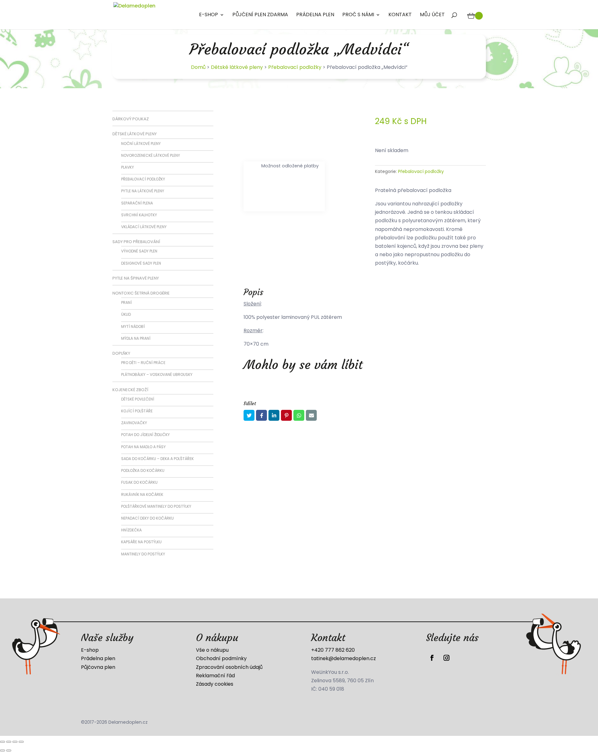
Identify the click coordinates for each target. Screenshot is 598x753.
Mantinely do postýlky (143, 554)
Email (311, 415)
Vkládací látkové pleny (144, 226)
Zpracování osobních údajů (229, 667)
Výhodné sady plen (139, 251)
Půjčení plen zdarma (260, 15)
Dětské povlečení (137, 399)
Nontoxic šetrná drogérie (141, 293)
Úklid (126, 314)
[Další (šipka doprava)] (8, 750)
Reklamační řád (215, 675)
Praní (126, 302)
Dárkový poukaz (130, 119)
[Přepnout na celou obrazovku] (8, 742)
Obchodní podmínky (221, 658)
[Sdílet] (14, 742)
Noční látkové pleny (141, 143)
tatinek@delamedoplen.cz (343, 658)
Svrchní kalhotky (139, 215)
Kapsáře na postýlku (141, 541)
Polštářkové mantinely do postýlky (156, 506)
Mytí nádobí (133, 326)
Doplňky (121, 353)
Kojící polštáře (137, 411)
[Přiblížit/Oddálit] (2, 742)
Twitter (249, 415)
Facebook (261, 415)
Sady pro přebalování (136, 242)
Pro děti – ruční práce (143, 362)
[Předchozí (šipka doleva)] (2, 750)
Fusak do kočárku (139, 482)
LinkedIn (273, 415)
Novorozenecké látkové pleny (150, 155)
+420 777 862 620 (333, 650)
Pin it (286, 415)
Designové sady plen (141, 263)
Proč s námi (358, 15)
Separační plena (137, 203)
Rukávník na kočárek (142, 494)
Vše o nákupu (212, 650)
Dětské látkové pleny (237, 67)
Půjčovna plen (98, 667)
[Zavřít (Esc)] (21, 742)
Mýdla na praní (135, 338)
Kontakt (400, 15)
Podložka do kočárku (142, 470)
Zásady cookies (214, 684)
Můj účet (432, 15)
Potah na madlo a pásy (143, 446)
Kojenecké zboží (130, 390)
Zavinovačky (134, 422)
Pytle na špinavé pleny (135, 278)
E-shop (208, 15)
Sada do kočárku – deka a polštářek (157, 458)
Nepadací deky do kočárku (147, 518)
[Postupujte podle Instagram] (446, 658)
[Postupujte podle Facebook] (432, 658)
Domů (198, 67)
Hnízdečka (131, 530)
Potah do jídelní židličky (145, 434)
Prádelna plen (315, 15)
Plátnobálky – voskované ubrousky (156, 374)
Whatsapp (298, 415)
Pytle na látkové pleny (142, 191)
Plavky (127, 167)
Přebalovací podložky (294, 67)
